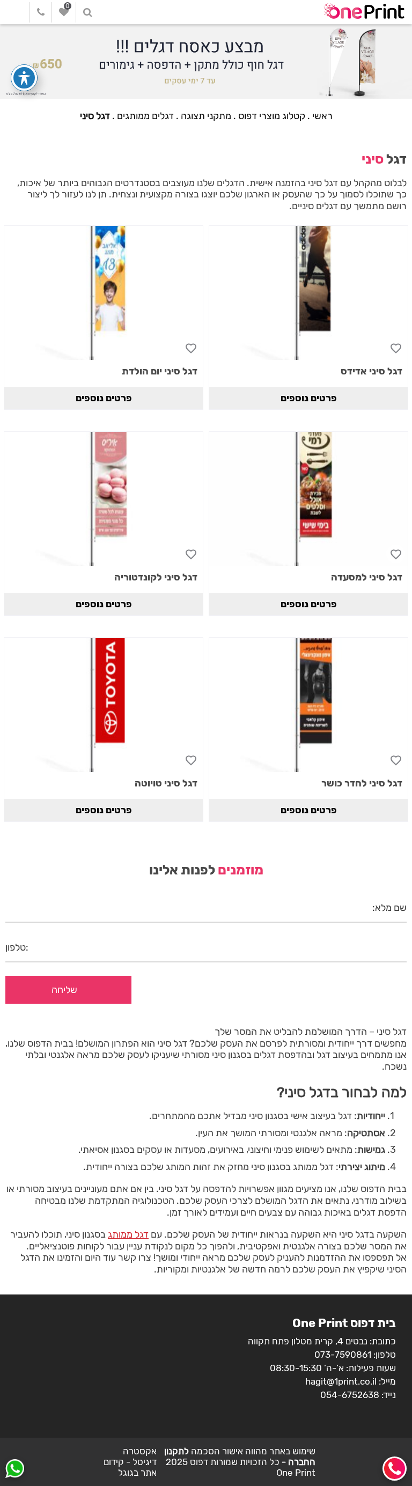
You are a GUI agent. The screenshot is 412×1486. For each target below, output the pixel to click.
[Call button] (394, 1468)
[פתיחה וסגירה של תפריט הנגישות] (24, 78)
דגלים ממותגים (145, 116)
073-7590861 (342, 1354)
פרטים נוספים (309, 398)
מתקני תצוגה (206, 116)
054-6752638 (349, 1394)
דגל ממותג (128, 1234)
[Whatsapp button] (14, 1470)
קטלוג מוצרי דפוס (271, 116)
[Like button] (395, 348)
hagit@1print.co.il (341, 1381)
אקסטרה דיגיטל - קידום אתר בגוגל (130, 1462)
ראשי (322, 116)
